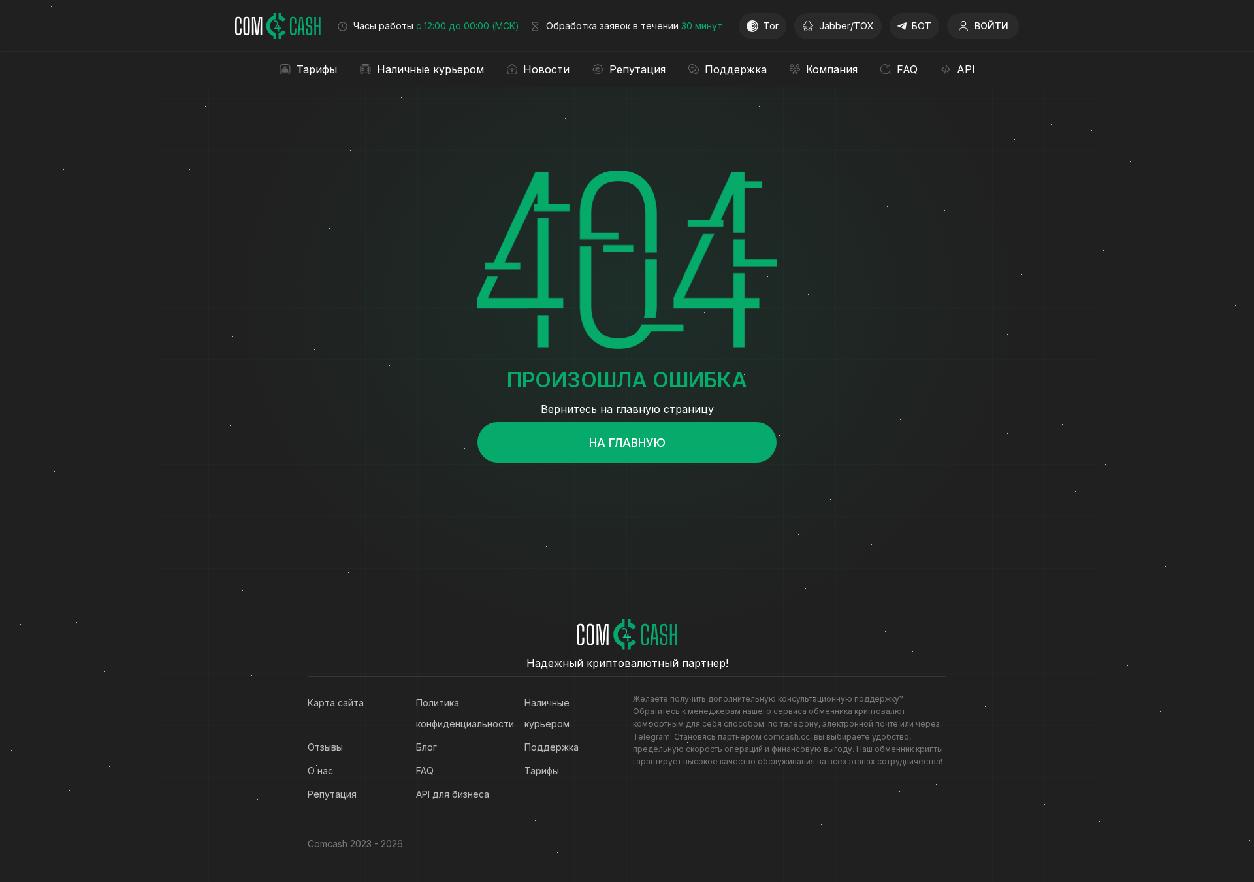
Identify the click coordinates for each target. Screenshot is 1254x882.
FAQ (425, 770)
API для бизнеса (452, 794)
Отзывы (325, 747)
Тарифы (541, 770)
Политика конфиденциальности (457, 713)
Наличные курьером (547, 713)
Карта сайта (336, 702)
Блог (426, 747)
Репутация (332, 794)
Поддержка (551, 747)
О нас (320, 770)
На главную (627, 442)
